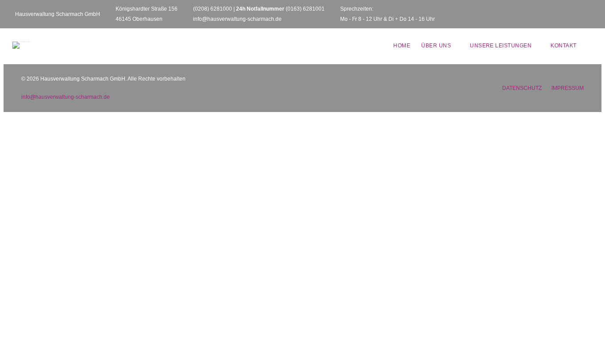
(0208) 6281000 (212, 9)
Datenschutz (522, 88)
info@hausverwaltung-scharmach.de (237, 19)
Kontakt (563, 45)
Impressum (567, 88)
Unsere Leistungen (500, 45)
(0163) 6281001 (305, 9)
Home (401, 45)
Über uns (436, 45)
